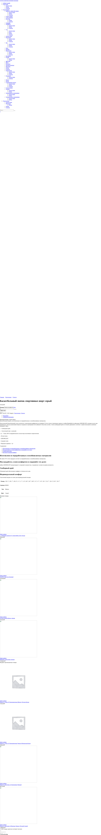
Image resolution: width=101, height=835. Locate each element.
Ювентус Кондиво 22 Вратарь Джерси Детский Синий (14, 826)
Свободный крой (7, 451)
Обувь (7, 7)
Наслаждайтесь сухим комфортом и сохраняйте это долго (17, 449)
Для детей (5, 4)
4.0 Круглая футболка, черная (7, 618)
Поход (7, 79)
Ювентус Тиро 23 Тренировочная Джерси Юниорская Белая (15, 743)
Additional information (8, 417)
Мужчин (8, 66)
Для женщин (6, 9)
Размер (2, 407)
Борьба (7, 49)
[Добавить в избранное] (0, 412)
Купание (8, 64)
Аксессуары (9, 5)
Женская (8, 61)
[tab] (52, 415)
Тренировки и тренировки (12, 93)
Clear (14, 407)
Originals (8, 23)
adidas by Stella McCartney (12, 11)
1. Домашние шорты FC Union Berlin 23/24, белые (12, 535)
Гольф (7, 57)
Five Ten (8, 19)
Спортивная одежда (11, 82)
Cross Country (9, 16)
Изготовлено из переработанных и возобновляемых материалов (19, 448)
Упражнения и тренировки (13, 97)
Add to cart (3, 410)
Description (5, 415)
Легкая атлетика (10, 65)
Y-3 (7, 29)
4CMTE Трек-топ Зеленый (6, 577)
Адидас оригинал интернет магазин (9, 0)
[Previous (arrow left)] (0, 833)
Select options (3, 534)
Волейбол (8, 56)
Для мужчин (6, 101)
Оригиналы (9, 70)
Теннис (8, 89)
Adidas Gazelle (6, 3)
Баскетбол (8, 37)
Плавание (8, 76)
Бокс (7, 48)
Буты (10, 32)
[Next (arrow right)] (2, 833)
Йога (7, 62)
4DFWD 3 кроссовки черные (7, 659)
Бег (7, 42)
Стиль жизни (9, 87)
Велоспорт (8, 50)
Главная (2, 397)
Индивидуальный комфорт (10, 452)
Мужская (8, 103)
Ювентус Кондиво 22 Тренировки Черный (11, 784)
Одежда (8, 8)
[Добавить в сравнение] (2, 412)
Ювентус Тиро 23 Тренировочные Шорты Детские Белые (14, 702)
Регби (7, 81)
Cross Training (9, 17)
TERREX (8, 24)
